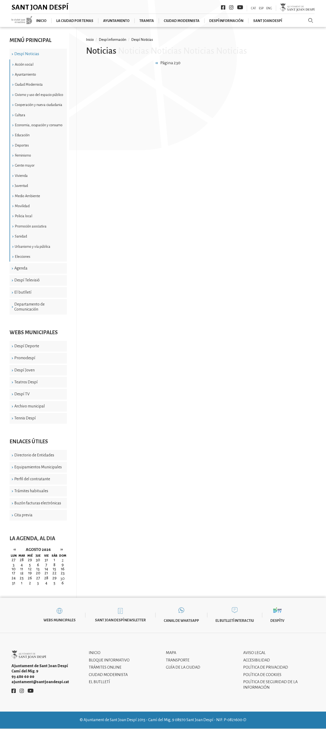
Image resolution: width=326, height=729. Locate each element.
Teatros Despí (26, 382)
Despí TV (22, 394)
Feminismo (23, 155)
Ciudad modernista (182, 21)
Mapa (171, 653)
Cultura (20, 115)
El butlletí (23, 292)
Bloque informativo (109, 660)
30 (62, 578)
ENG (269, 8)
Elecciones (22, 257)
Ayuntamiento (116, 21)
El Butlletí (99, 682)
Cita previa (23, 515)
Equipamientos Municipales (38, 467)
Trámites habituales (31, 491)
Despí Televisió (27, 280)
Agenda (20, 268)
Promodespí (24, 358)
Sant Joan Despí (39, 7)
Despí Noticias (26, 54)
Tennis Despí (25, 418)
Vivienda (21, 176)
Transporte (177, 660)
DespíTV (277, 621)
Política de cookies (262, 675)
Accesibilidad (256, 660)
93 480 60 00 (22, 677)
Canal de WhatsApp (181, 621)
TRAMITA (146, 21)
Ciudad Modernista (29, 84)
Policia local (23, 216)
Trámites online (105, 667)
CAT (253, 8)
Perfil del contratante (32, 479)
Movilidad (22, 206)
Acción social (24, 64)
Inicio (41, 21)
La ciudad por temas (74, 21)
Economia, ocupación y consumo (39, 125)
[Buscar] (311, 20)
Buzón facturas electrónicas (37, 503)
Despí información (226, 21)
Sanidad (21, 236)
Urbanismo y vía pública (32, 246)
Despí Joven (24, 370)
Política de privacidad (265, 667)
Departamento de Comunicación (29, 307)
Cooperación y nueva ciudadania (38, 105)
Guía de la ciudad (183, 667)
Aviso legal (254, 653)
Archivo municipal (29, 406)
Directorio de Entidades (34, 455)
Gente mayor (25, 165)
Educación (22, 135)
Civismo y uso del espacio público (39, 95)
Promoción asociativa (31, 226)
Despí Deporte (26, 346)
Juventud (21, 186)
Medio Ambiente (27, 196)
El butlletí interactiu (235, 621)
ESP (261, 8)
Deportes (22, 145)
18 (21, 573)
